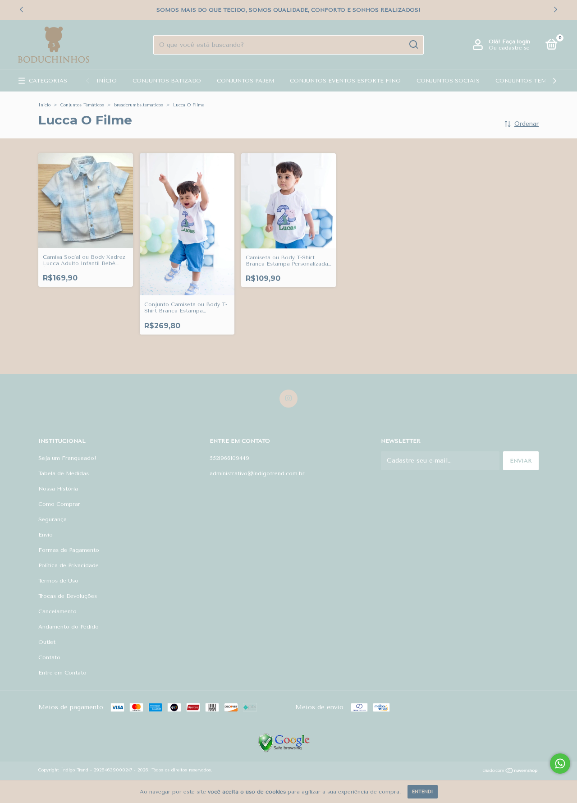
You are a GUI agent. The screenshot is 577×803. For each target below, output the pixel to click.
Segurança (52, 519)
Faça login (516, 41)
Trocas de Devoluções (67, 596)
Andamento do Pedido (68, 627)
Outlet (46, 642)
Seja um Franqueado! (67, 458)
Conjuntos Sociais (448, 81)
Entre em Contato (62, 673)
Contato (49, 657)
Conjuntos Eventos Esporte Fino (345, 81)
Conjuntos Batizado (167, 81)
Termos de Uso (58, 581)
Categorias (48, 81)
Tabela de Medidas (63, 473)
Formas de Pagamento (68, 550)
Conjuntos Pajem (245, 81)
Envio (45, 535)
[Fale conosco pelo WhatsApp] (560, 763)
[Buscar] (413, 45)
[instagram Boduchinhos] (288, 399)
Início (106, 81)
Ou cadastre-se (509, 48)
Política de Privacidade (68, 565)
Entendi (422, 791)
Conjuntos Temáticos (532, 81)
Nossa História (58, 489)
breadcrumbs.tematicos (138, 105)
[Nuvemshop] (510, 771)
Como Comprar (59, 504)
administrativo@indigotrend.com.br (257, 473)
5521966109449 (229, 458)
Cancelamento (57, 611)
